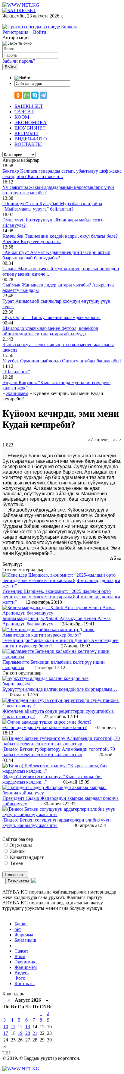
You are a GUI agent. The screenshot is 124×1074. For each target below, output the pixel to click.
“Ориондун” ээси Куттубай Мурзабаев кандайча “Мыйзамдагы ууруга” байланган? (52, 206)
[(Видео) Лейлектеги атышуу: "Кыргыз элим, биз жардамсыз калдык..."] (62, 771)
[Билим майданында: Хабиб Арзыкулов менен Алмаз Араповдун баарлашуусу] (62, 612)
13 (27, 1026)
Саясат (21, 950)
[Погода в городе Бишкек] (39, 26)
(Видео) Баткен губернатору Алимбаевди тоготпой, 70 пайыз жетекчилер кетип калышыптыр (58, 752)
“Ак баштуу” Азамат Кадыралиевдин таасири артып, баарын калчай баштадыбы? (57, 255)
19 (20, 1033)
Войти (39, 32)
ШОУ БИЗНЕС (30, 127)
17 (5, 1033)
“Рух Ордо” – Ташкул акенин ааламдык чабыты (51, 317)
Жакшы (17, 851)
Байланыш (25, 940)
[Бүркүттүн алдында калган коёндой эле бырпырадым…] (62, 683)
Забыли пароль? (18, 61)
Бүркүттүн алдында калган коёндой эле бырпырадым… (59, 689)
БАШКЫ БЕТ (28, 106)
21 (35, 1033)
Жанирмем (25, 967)
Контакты (24, 983)
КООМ (21, 117)
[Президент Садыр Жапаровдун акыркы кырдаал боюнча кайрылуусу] (62, 792)
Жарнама (23, 934)
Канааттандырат (26, 857)
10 (5, 1026)
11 (13, 1026)
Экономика (26, 961)
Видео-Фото (21, 975)
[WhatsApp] (26, 95)
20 (27, 1033)
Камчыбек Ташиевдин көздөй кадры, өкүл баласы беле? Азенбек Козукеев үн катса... (60, 238)
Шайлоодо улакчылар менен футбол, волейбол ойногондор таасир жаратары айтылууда (50, 331)
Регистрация (15, 32)
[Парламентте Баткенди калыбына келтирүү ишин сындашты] (62, 656)
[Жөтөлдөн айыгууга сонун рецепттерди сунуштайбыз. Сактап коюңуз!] (62, 705)
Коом (19, 956)
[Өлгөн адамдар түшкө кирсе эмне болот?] (46, 722)
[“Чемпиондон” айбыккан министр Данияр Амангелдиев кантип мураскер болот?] (62, 634)
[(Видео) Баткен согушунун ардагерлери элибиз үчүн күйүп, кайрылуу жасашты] (62, 814)
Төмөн (16, 863)
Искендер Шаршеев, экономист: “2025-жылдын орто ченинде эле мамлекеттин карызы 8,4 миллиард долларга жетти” (61, 597)
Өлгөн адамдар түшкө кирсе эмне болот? (44, 727)
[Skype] (35, 95)
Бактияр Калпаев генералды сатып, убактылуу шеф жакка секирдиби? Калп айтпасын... (62, 173)
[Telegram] (43, 95)
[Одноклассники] (18, 95)
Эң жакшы (20, 845)
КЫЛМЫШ (26, 133)
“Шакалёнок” (16, 371)
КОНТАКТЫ (28, 144)
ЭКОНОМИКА (30, 122)
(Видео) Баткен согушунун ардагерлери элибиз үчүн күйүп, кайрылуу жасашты (56, 822)
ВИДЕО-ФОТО (30, 138)
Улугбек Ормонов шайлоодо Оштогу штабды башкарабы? (62, 360)
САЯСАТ (24, 111)
